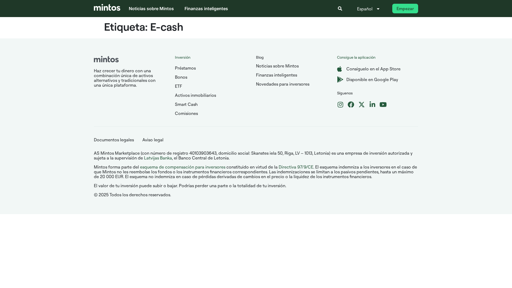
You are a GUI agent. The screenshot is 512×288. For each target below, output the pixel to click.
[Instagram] (340, 104)
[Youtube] (383, 104)
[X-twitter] (361, 104)
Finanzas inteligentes (206, 8)
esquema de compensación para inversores (182, 167)
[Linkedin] (372, 104)
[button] (340, 8)
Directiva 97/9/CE (296, 167)
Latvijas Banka (158, 158)
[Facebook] (351, 104)
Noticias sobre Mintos (151, 8)
